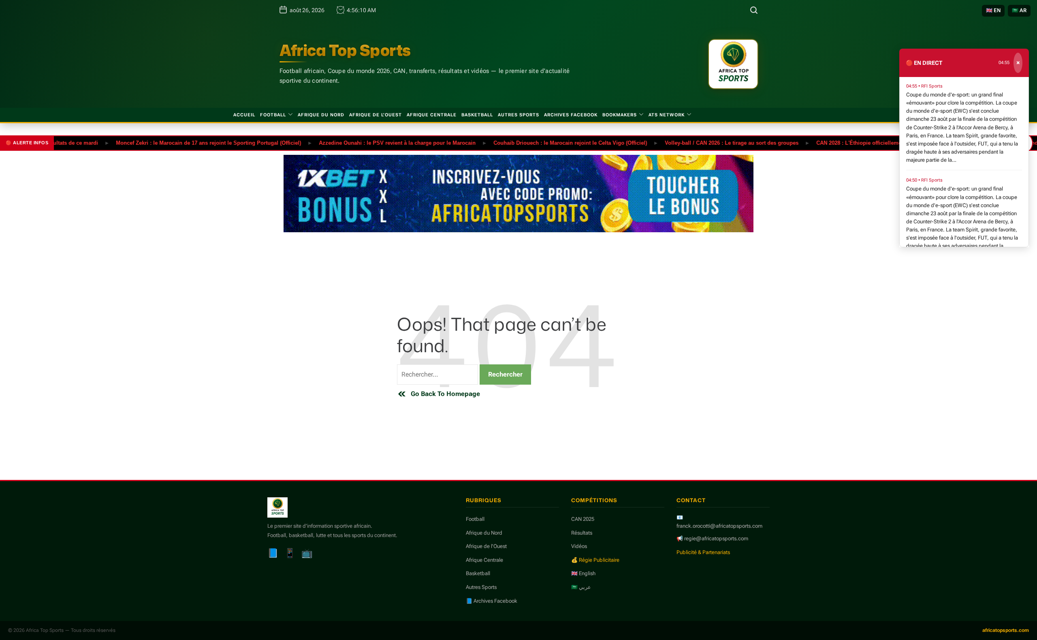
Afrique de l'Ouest (486, 546)
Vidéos (579, 546)
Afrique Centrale (432, 115)
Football (273, 115)
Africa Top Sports (345, 50)
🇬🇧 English (583, 573)
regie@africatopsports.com (716, 538)
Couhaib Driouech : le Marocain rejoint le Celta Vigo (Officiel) (553, 142)
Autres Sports (518, 115)
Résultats (581, 533)
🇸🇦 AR (1019, 10)
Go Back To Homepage (445, 394)
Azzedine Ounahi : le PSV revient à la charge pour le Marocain (380, 142)
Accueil (244, 115)
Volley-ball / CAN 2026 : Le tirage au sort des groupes (715, 142)
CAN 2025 (582, 519)
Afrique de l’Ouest (375, 115)
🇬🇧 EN (993, 10)
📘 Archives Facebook (491, 601)
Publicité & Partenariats (703, 552)
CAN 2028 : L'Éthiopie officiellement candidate (857, 142)
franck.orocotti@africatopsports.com (719, 526)
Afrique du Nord (321, 115)
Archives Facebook (570, 115)
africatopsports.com (1005, 630)
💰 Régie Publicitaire (595, 560)
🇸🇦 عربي (581, 587)
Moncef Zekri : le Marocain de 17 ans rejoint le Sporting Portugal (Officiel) (191, 142)
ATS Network (667, 115)
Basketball (477, 115)
